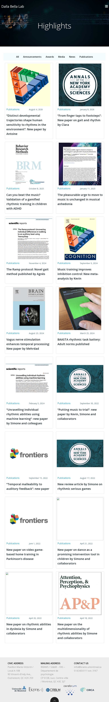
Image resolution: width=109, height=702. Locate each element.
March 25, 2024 (87, 333)
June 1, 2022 (34, 543)
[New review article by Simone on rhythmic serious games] (80, 453)
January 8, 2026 (87, 109)
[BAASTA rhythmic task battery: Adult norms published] (80, 308)
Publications (12, 109)
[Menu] (106, 6)
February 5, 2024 (36, 403)
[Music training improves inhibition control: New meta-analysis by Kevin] (80, 238)
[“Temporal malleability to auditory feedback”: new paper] (29, 453)
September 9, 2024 (89, 263)
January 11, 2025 (87, 188)
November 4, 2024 (37, 263)
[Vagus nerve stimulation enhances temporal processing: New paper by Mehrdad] (29, 308)
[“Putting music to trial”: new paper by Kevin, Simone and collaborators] (80, 378)
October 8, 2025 (36, 188)
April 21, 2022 (86, 543)
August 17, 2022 (87, 478)
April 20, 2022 (35, 618)
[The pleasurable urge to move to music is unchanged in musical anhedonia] (80, 163)
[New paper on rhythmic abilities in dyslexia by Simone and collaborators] (29, 593)
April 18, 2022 (86, 618)
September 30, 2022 (89, 403)
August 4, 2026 (36, 109)
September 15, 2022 (38, 478)
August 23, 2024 (36, 333)
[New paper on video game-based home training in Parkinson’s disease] (29, 518)
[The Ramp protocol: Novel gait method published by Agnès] (29, 238)
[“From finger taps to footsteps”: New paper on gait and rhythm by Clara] (80, 84)
